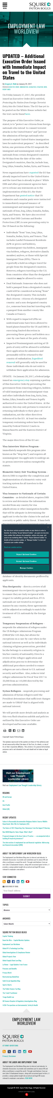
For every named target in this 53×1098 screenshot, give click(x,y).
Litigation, (40, 87)
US (3, 801)
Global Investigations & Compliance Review (16, 952)
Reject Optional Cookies (26, 554)
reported (33, 172)
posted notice (27, 195)
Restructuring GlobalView (11, 976)
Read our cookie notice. (13, 547)
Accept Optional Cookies (26, 561)
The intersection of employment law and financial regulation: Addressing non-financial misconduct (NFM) (26, 843)
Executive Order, (14, 87)
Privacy (5, 1056)
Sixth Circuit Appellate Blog (11, 981)
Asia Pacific (6, 805)
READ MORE (28, 1078)
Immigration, (24, 87)
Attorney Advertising (10, 1045)
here (27, 113)
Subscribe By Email (11, 886)
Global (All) (6, 809)
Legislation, (32, 87)
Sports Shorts (7, 984)
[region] (26, 549)
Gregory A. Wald (10, 83)
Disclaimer (12, 1056)
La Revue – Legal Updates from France (15, 964)
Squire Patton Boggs (39, 6)
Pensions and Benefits (10, 968)
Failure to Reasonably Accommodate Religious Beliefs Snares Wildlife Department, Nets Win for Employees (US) (25, 822)
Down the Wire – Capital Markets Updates (16, 940)
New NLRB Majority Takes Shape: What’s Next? (18, 832)
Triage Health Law (8, 997)
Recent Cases (6, 89)
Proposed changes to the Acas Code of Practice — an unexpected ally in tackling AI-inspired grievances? (26, 837)
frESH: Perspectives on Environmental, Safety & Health (20, 1005)
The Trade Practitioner (10, 993)
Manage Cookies (26, 568)
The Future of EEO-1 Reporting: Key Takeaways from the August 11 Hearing (26, 828)
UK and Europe (7, 797)
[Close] (48, 527)
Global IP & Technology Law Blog (13, 948)
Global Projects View (9, 956)
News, (45, 87)
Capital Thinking (8, 936)
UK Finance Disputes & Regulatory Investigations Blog (20, 1001)
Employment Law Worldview (11, 944)
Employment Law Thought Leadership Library (25, 785)
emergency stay (21, 380)
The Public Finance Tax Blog (11, 989)
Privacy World (7, 972)
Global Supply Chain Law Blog (12, 960)
